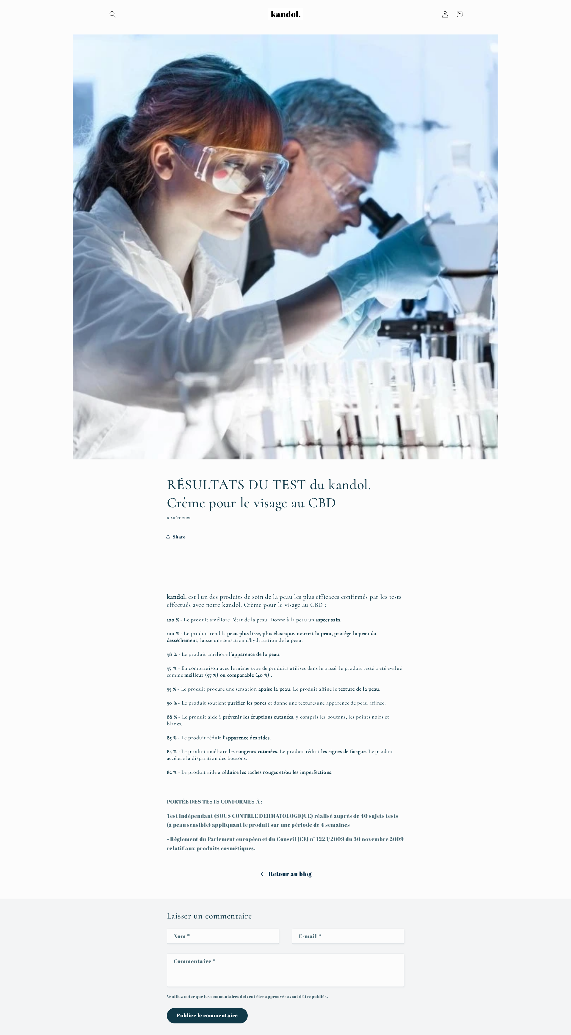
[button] (113, 14)
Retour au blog (290, 874)
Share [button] (179, 537)
